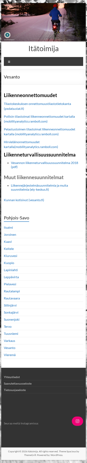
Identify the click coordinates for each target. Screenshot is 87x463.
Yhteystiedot (12, 377)
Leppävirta (11, 277)
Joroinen (10, 234)
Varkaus (9, 340)
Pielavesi (10, 284)
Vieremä (10, 355)
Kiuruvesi (10, 256)
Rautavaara (12, 298)
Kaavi (8, 241)
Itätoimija (43, 48)
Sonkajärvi (11, 312)
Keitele (9, 249)
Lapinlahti (11, 270)
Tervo (8, 326)
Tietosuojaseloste (15, 390)
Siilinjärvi (10, 305)
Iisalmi (8, 227)
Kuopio (9, 263)
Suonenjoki (11, 319)
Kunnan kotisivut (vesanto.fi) (24, 200)
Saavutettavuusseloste (18, 383)
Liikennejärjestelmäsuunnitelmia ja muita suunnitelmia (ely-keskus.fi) (39, 187)
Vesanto (9, 348)
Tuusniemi (11, 333)
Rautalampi (12, 291)
